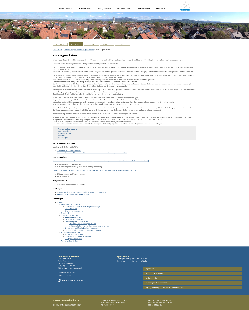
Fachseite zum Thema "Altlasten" (69, 151)
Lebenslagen (76, 44)
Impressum (150, 269)
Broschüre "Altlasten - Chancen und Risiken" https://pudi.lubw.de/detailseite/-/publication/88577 (92, 153)
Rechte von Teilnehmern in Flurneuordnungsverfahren (89, 226)
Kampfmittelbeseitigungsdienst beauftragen (73, 194)
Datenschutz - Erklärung (154, 273)
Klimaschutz (160, 9)
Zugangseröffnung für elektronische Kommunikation (165, 287)
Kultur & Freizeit (144, 9)
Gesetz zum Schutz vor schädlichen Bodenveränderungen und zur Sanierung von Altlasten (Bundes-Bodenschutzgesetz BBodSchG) (101, 161)
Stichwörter (107, 44)
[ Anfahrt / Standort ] (65, 275)
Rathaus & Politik (85, 9)
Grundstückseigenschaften (84, 50)
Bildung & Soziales (104, 9)
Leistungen (60, 44)
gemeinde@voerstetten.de (72, 268)
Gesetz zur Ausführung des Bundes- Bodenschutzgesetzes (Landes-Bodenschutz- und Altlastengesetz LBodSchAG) (94, 170)
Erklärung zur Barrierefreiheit (156, 283)
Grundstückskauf (71, 209)
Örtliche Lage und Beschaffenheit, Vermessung (82, 228)
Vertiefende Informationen (68, 129)
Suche (122, 44)
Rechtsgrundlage (64, 131)
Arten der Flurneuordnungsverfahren (82, 224)
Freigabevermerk (64, 133)
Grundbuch (65, 213)
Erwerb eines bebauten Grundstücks (78, 237)
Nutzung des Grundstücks (70, 232)
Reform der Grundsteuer (74, 211)
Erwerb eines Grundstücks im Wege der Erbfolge (82, 207)
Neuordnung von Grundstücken (76, 222)
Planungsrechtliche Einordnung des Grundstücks (83, 230)
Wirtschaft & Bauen (124, 9)
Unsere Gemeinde (65, 9)
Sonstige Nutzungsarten (73, 239)
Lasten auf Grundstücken (74, 219)
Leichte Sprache (151, 278)
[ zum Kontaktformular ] (66, 273)
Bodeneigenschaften (73, 217)
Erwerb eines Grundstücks (70, 204)
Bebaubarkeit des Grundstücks (76, 234)
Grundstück (68, 50)
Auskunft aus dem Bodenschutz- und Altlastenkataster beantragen (81, 192)
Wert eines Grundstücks (69, 241)
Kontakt (91, 44)
